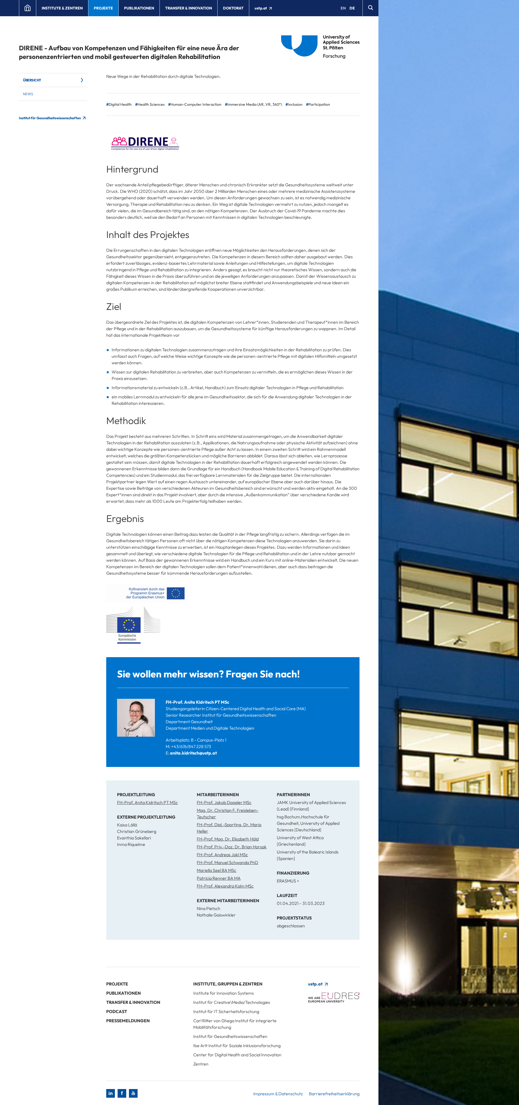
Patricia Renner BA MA (219, 878)
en (343, 8)
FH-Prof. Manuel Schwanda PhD (227, 862)
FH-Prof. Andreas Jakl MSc (222, 854)
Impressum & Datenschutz (278, 1093)
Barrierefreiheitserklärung (334, 1093)
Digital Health (120, 104)
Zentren (200, 1064)
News (28, 94)
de (352, 8)
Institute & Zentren (62, 8)
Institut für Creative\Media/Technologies (231, 1002)
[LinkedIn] (110, 1093)
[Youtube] (133, 1093)
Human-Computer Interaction (196, 104)
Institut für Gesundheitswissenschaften (50, 118)
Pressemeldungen (128, 1020)
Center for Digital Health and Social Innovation (237, 1054)
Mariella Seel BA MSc (216, 870)
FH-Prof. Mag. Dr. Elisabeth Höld (228, 839)
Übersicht (32, 80)
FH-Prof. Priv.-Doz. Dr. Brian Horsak (232, 846)
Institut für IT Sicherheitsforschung (226, 1011)
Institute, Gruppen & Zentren (227, 984)
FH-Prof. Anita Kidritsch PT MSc (197, 702)
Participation (319, 104)
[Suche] (370, 8)
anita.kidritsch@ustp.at (193, 753)
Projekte (103, 8)
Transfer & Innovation (188, 8)
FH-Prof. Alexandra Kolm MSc (225, 886)
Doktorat (233, 8)
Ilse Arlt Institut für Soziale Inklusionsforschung (237, 1045)
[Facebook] (122, 1093)
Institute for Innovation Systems (223, 993)
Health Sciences (151, 104)
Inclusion (295, 104)
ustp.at (261, 8)
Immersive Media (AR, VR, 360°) (254, 104)
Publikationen (139, 8)
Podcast (116, 1011)
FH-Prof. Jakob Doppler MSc (224, 802)
